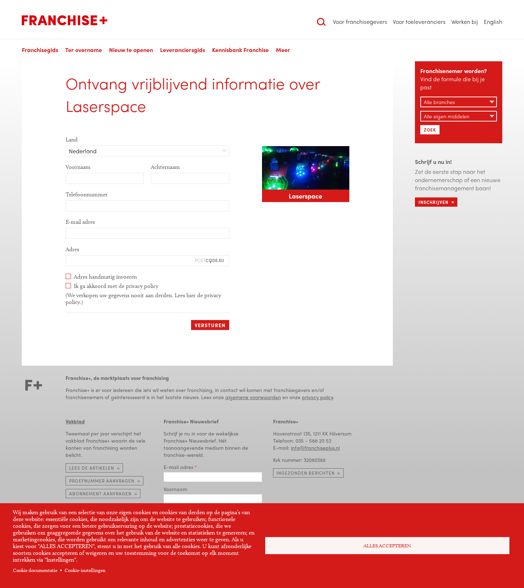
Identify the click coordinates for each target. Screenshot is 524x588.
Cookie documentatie (35, 570)
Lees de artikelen (91, 468)
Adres (72, 249)
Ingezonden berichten (306, 473)
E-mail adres (80, 221)
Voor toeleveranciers (419, 21)
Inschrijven (433, 202)
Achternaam (165, 167)
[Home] (64, 20)
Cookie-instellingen (85, 570)
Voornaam (78, 167)
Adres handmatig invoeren (105, 276)
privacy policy (317, 397)
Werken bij (464, 21)
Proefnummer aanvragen (101, 481)
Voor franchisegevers (360, 21)
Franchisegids (40, 50)
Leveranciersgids (182, 50)
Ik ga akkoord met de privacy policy (116, 286)
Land (72, 139)
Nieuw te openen (131, 50)
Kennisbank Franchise (240, 50)
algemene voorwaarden (253, 397)
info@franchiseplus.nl (315, 447)
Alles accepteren (387, 546)
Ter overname (83, 50)
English (493, 21)
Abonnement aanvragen (100, 493)
